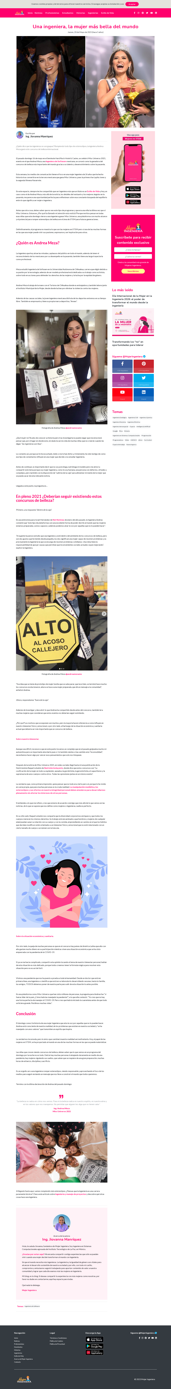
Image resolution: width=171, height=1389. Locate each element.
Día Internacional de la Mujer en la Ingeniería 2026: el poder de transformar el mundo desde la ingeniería (132, 300)
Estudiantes (67, 13)
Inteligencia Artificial (143, 426)
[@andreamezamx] (61, 613)
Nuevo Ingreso (131, 444)
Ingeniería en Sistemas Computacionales (126, 435)
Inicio (30, 13)
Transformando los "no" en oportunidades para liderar (127, 343)
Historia (127, 431)
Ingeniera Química (146, 417)
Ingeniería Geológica (120, 417)
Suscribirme (133, 271)
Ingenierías (93, 13)
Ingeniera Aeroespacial (120, 426)
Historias (80, 13)
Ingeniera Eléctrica (134, 422)
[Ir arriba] (163, 1380)
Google (115, 431)
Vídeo (127, 440)
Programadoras (118, 440)
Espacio (132, 426)
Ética (121, 431)
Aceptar (132, 4)
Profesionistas (52, 13)
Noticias (38, 13)
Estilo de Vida (107, 13)
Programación (146, 435)
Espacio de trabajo (119, 444)
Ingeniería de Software (32, 1306)
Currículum (148, 440)
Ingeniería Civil (133, 417)
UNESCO (134, 440)
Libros (140, 440)
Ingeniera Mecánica (119, 422)
